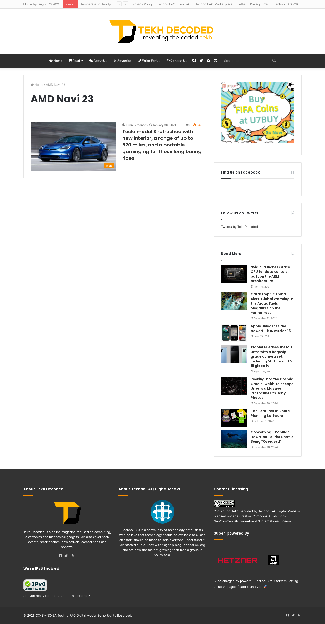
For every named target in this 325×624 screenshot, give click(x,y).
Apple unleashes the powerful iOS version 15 (271, 328)
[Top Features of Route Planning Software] (234, 418)
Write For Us (150, 61)
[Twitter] (67, 556)
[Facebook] (61, 556)
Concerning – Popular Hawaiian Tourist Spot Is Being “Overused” (272, 437)
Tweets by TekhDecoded (239, 227)
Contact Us (178, 61)
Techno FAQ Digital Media (277, 511)
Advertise (124, 61)
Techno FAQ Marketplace (214, 4)
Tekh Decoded (242, 511)
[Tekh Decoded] (162, 31)
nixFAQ (185, 4)
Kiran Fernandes (137, 125)
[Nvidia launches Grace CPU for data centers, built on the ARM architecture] (234, 274)
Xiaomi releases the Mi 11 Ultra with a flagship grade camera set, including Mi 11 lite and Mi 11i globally (272, 356)
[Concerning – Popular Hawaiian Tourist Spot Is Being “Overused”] (234, 439)
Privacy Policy (143, 4)
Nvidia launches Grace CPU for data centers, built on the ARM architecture (270, 274)
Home (58, 61)
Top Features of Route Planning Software (270, 413)
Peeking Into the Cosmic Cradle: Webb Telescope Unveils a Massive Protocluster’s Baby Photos (272, 388)
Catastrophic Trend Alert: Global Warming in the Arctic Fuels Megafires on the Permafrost (272, 303)
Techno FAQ (166, 4)
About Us (100, 61)
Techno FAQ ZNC (286, 4)
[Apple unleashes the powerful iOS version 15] (234, 333)
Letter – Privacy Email (253, 4)
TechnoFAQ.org (193, 545)
